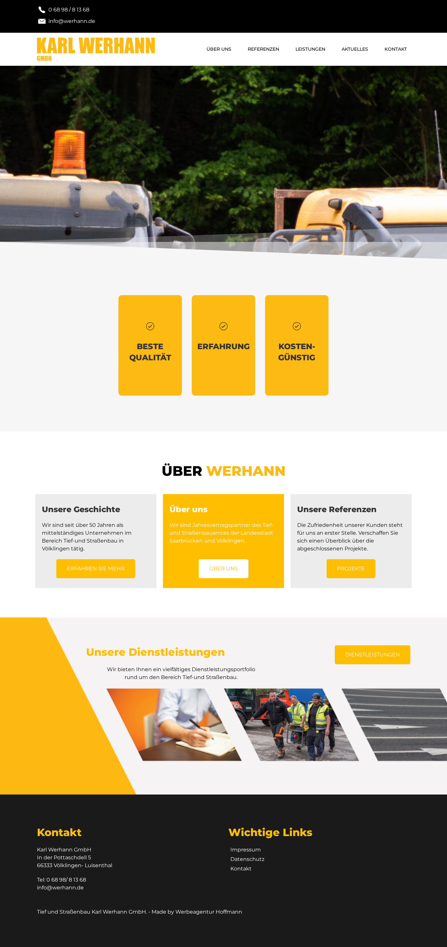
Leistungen (310, 49)
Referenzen (263, 49)
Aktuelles (355, 49)
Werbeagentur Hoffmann (208, 912)
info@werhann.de (60, 887)
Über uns (218, 49)
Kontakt (395, 49)
